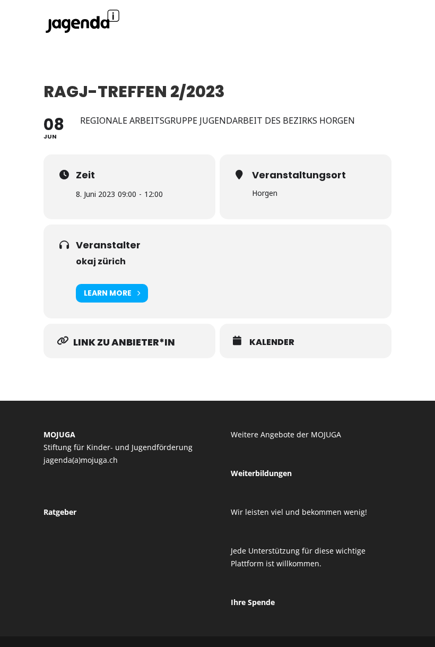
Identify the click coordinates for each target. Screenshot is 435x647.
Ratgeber (60, 512)
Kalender (271, 342)
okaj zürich (101, 261)
